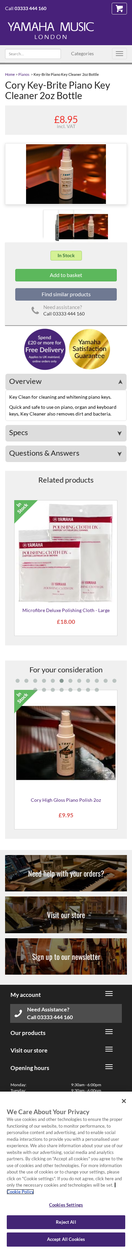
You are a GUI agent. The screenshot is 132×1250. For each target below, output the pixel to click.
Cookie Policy (20, 1191)
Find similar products (66, 294)
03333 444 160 (30, 8)
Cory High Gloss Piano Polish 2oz (66, 800)
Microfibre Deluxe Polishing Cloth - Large (66, 610)
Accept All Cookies (66, 1239)
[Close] (123, 1101)
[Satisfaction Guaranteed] (88, 349)
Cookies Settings (66, 1205)
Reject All (66, 1222)
